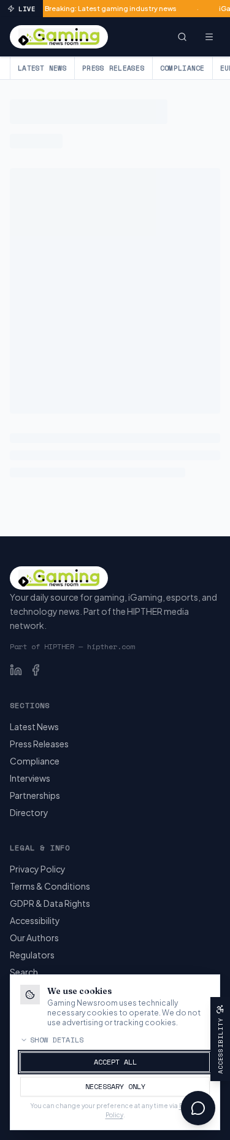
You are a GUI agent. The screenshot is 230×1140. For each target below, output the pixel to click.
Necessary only (115, 1086)
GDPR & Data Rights (50, 903)
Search (24, 971)
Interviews (30, 778)
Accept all (115, 1062)
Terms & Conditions (50, 886)
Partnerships (35, 795)
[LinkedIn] (16, 670)
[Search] (182, 37)
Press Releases (113, 68)
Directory (29, 812)
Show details (57, 1040)
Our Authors (34, 937)
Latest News (42, 68)
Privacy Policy (38, 868)
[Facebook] (35, 670)
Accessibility (35, 920)
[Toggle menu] (209, 37)
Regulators (32, 954)
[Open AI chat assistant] (198, 1108)
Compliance (182, 68)
